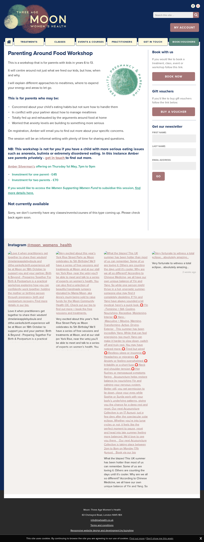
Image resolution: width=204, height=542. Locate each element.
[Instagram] (198, 6)
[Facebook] (193, 6)
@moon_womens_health (49, 245)
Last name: (159, 146)
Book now (173, 76)
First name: (159, 132)
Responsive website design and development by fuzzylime (102, 530)
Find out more (137, 538)
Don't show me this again (159, 538)
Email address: (161, 160)
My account (184, 27)
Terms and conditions (102, 525)
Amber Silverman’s (21, 166)
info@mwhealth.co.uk (102, 520)
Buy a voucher (173, 112)
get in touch (55, 157)
